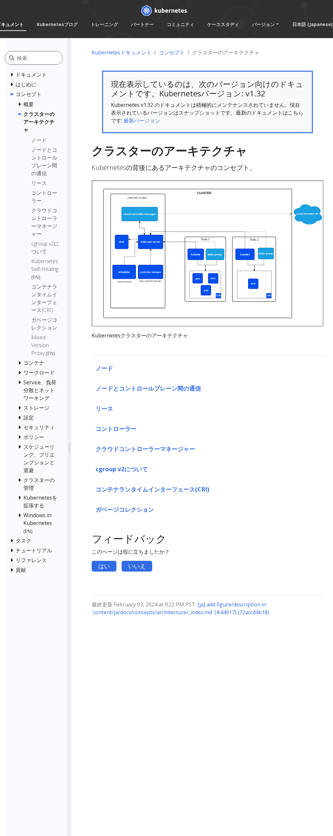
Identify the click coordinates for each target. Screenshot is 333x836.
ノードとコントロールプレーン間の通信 (148, 388)
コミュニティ (180, 24)
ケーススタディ (223, 24)
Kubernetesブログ (57, 24)
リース (104, 408)
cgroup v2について (122, 469)
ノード (104, 368)
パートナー (142, 24)
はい (104, 566)
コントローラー (116, 428)
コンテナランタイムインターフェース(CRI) (152, 489)
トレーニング (104, 24)
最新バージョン (142, 120)
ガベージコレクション (125, 509)
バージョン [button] (263, 24)
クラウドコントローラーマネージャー (145, 449)
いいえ (137, 566)
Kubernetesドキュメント (122, 52)
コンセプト (172, 52)
